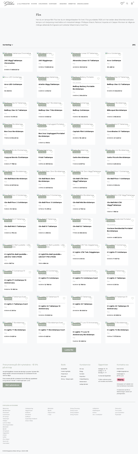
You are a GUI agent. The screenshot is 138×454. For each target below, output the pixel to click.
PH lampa (6, 416)
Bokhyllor (5, 427)
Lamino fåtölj (6, 423)
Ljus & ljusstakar (119, 412)
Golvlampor (6, 414)
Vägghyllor (6, 433)
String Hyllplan (74, 412)
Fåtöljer (5, 420)
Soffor (4, 437)
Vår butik (63, 376)
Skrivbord (28, 414)
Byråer (4, 429)
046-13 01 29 (120, 369)
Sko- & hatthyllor (97, 414)
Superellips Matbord (31, 418)
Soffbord (27, 416)
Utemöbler (6, 443)
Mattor (5, 435)
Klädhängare (96, 410)
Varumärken (42, 4)
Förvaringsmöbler (8, 425)
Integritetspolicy (84, 379)
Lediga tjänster (84, 384)
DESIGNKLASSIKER (83, 4)
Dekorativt (118, 408)
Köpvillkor (82, 376)
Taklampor (6, 418)
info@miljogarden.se (123, 371)
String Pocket (74, 414)
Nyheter (34, 4)
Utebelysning (29, 408)
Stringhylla (6, 431)
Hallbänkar (96, 408)
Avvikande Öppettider (104, 376)
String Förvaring (75, 408)
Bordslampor (6, 410)
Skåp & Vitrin (51, 412)
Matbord (27, 412)
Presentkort (64, 374)
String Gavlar (74, 410)
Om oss (82, 369)
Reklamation (83, 381)
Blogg (81, 371)
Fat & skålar (118, 410)
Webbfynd (72, 4)
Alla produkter (24, 4)
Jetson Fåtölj (29, 420)
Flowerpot (6, 412)
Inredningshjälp (65, 371)
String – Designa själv (67, 379)
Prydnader (118, 414)
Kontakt (82, 374)
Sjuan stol (5, 441)
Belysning (6, 408)
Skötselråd (64, 369)
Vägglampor (28, 410)
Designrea (63, 4)
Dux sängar (6, 439)
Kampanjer (53, 4)
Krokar (94, 412)
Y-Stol (49, 414)
